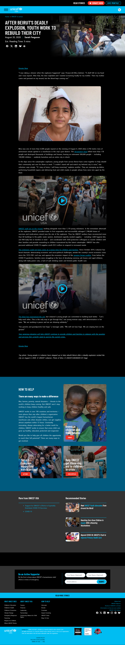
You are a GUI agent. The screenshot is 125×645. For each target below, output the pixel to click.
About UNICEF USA (26, 601)
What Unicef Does (10, 601)
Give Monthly (113, 3)
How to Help (45, 601)
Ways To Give (45, 618)
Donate (43, 608)
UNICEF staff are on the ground (31, 228)
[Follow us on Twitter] (100, 612)
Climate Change (8, 613)
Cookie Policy (40, 637)
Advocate (44, 605)
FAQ (44, 641)
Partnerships (24, 613)
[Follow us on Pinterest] (115, 612)
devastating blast (80, 151)
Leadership (23, 610)
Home (7, 17)
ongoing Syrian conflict (82, 255)
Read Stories (79, 3)
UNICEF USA (16, 10)
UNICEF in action (17, 17)
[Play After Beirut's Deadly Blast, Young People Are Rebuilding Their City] (62, 200)
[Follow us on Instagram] (111, 612)
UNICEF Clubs (45, 615)
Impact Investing (46, 613)
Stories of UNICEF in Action (113, 606)
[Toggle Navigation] (6, 10)
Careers (22, 605)
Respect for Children (10, 621)
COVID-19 (28, 511)
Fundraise (44, 610)
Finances (22, 608)
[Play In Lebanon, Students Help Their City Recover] (62, 289)
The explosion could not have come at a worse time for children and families (48, 250)
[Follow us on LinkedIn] (104, 612)
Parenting (7, 618)
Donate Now (97, 3)
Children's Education (10, 605)
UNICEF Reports (116, 603)
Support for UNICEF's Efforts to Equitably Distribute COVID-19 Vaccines (40, 506)
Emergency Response (10, 615)
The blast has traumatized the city (32, 317)
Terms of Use (36, 641)
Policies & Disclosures (38, 639)
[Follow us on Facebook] (97, 612)
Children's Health (9, 608)
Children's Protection (10, 610)
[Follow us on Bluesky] (119, 612)
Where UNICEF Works (10, 623)
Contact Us (25, 629)
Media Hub (117, 601)
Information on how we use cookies (110, 608)
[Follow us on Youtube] (108, 612)
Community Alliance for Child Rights (28, 616)
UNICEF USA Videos (115, 610)
